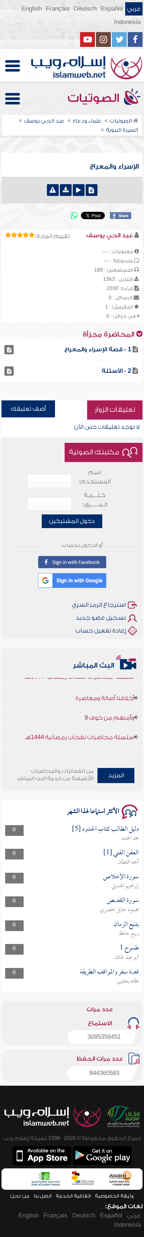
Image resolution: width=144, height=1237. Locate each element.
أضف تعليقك (28, 409)
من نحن (20, 1196)
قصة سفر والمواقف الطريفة (109, 972)
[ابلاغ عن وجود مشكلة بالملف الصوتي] (53, 190)
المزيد (116, 775)
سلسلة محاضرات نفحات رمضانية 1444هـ (79, 732)
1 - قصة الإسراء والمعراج (97, 349)
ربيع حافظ (129, 934)
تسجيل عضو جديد (101, 617)
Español (112, 9)
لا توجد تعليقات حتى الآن (107, 427)
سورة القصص (123, 900)
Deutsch (85, 9)
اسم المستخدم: (95, 477)
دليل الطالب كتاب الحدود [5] (105, 829)
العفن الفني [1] (121, 853)
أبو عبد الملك (126, 958)
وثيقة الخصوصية (114, 1196)
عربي (134, 9)
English (31, 9)
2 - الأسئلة (116, 371)
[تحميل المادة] (66, 190)
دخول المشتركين (72, 521)
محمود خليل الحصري (119, 910)
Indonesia (127, 22)
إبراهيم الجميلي (125, 886)
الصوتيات (95, 98)
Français (58, 9)
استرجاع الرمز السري (99, 605)
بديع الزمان (126, 924)
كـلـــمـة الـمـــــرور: (94, 500)
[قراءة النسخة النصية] (91, 190)
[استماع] (79, 190)
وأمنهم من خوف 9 (109, 712)
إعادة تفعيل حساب (100, 630)
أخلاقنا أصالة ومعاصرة (104, 693)
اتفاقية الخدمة (73, 1196)
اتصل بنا (43, 1196)
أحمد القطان (128, 862)
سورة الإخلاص (121, 877)
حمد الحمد (130, 838)
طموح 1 (129, 948)
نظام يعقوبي (128, 981)
